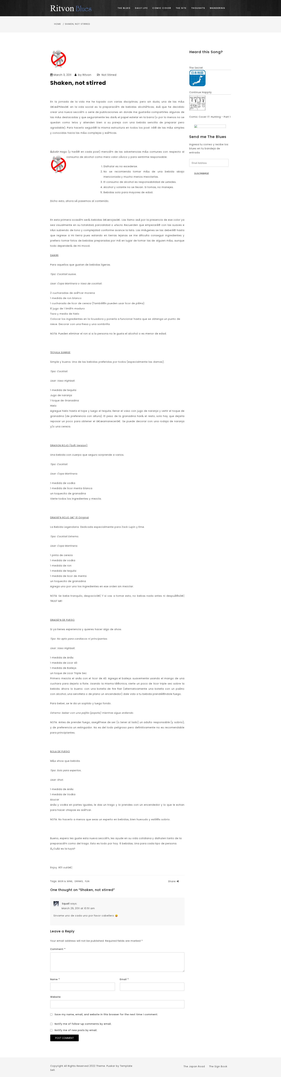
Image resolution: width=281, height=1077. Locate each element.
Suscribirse (201, 173)
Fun (87, 881)
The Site (181, 8)
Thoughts (198, 8)
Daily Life (141, 8)
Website (55, 997)
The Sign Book (218, 1066)
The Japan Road (194, 1066)
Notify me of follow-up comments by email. (83, 1023)
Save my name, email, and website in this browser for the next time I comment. (106, 1014)
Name (55, 979)
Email (124, 979)
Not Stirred (109, 75)
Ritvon (87, 75)
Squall (66, 903)
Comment (58, 949)
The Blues (124, 8)
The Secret (196, 67)
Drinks (79, 881)
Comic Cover (161, 8)
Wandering (217, 8)
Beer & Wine (65, 881)
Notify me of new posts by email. (76, 1030)
